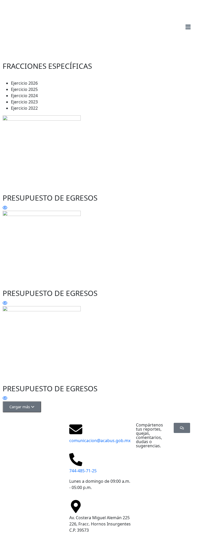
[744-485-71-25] (75, 459)
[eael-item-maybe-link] (5, 207)
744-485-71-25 (83, 471)
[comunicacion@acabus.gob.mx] (75, 429)
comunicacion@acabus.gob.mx (99, 440)
